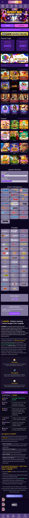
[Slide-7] (16, 21)
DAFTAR (21, 26)
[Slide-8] (17, 21)
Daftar (9, 471)
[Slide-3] (9, 21)
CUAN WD (4, 438)
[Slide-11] (22, 21)
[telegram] (16, 299)
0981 (7, 46)
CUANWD (5, 321)
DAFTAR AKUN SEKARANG (14, 496)
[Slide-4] (11, 21)
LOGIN (7, 26)
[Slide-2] (8, 21)
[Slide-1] (6, 21)
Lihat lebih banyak (22, 38)
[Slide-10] (20, 21)
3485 (23, 46)
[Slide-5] (12, 21)
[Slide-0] (5, 21)
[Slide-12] (23, 21)
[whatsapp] (13, 299)
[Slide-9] (19, 21)
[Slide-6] (14, 21)
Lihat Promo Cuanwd (19, 340)
